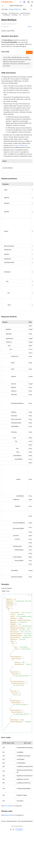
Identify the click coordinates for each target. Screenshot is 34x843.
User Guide (4, 9)
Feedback (19, 829)
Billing (24, 9)
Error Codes (7, 806)
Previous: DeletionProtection (9, 821)
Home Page (4, 13)
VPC (20, 15)
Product (29, 26)
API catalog (14, 15)
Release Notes (8, 815)
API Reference (6, 15)
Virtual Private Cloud (14, 13)
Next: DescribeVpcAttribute (25, 821)
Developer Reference (15, 9)
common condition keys (20, 145)
